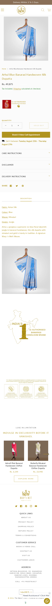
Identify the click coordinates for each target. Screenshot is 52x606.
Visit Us (26, 555)
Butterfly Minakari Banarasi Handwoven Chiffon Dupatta (38, 465)
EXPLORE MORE (26, 479)
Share (4, 186)
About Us (26, 517)
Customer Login (26, 560)
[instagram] (31, 506)
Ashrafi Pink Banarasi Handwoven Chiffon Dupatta (14, 465)
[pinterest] (26, 506)
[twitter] (16, 506)
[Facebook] (10, 185)
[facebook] (21, 506)
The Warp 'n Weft (21, 598)
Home (4, 69)
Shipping (17, 89)
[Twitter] (16, 185)
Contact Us (26, 551)
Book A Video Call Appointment (26, 135)
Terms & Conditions (26, 535)
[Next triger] (46, 455)
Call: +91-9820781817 (26, 581)
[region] (26, 2)
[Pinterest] (22, 185)
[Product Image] (26, 39)
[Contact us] (47, 601)
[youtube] (35, 506)
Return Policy (26, 531)
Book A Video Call (26, 546)
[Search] (42, 10)
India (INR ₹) (24, 592)
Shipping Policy (26, 526)
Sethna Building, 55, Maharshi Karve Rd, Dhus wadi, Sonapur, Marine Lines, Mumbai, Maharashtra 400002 (26, 574)
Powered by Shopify (36, 598)
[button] (2, 10)
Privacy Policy (26, 522)
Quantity (6, 120)
